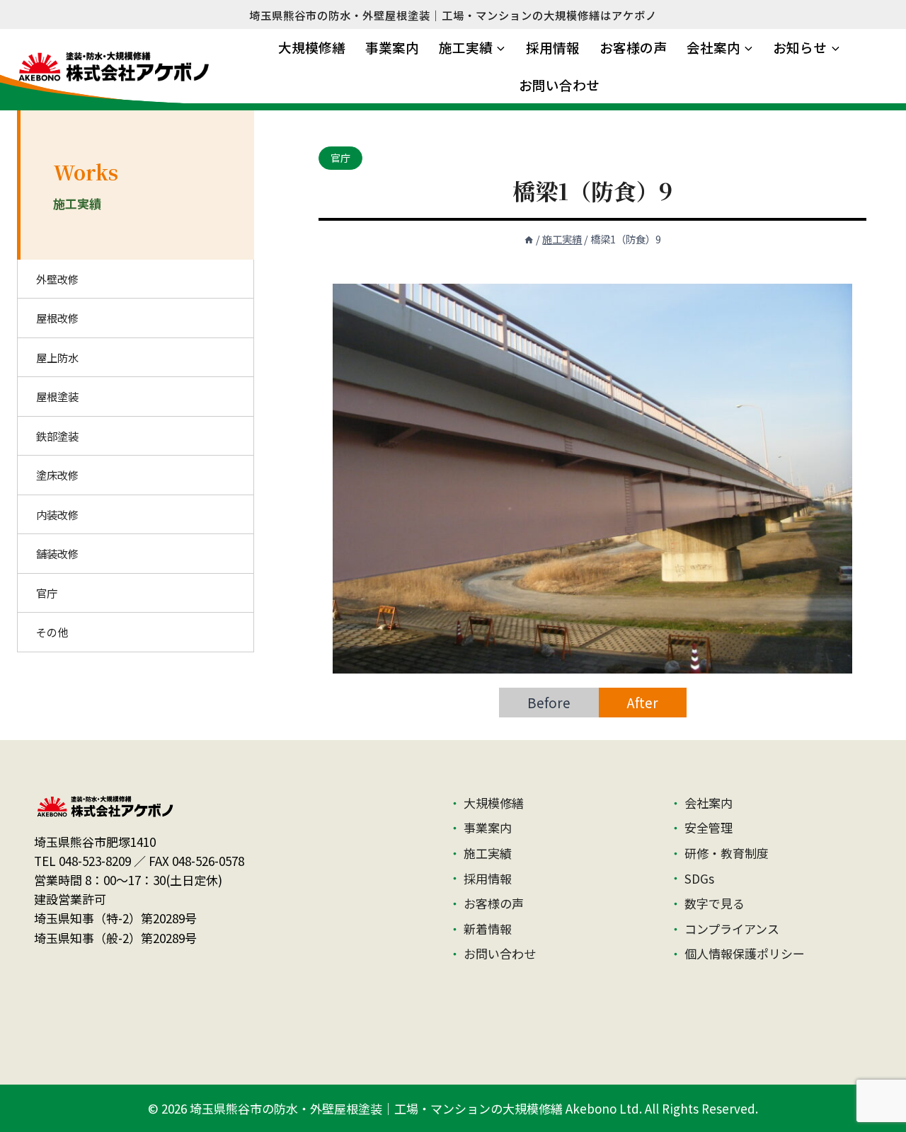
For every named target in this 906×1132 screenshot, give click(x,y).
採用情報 (553, 47)
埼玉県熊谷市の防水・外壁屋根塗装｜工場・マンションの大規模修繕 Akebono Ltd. (416, 1108)
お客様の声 (633, 47)
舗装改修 (57, 553)
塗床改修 (57, 475)
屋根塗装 (57, 396)
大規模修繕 (311, 47)
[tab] (549, 702)
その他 (52, 632)
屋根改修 (57, 317)
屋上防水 (57, 357)
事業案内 (392, 47)
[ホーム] (529, 238)
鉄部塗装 (57, 436)
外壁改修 (57, 279)
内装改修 (57, 514)
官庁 (340, 158)
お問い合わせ (559, 84)
